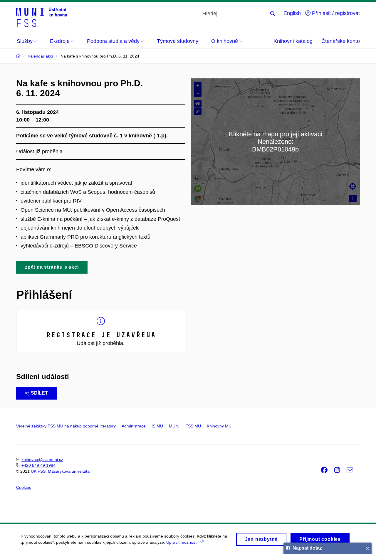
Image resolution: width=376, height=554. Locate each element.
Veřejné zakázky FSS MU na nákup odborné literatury (66, 426)
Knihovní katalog (293, 41)
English (292, 13)
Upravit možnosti (181, 542)
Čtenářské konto (340, 41)
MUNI (174, 426)
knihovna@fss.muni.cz (42, 459)
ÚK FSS (38, 471)
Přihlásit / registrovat (335, 13)
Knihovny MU (219, 426)
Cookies (23, 487)
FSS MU (193, 426)
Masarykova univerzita (69, 471)
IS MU (157, 426)
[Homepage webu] (41, 17)
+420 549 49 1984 (38, 465)
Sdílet (39, 392)
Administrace (134, 426)
